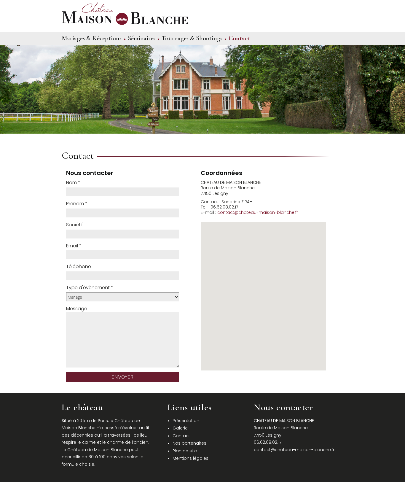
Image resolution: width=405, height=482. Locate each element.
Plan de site (185, 451)
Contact (239, 38)
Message (76, 309)
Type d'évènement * (89, 288)
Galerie (180, 428)
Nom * (73, 183)
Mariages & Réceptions (92, 38)
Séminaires (141, 38)
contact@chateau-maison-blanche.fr (257, 212)
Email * (74, 246)
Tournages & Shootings (192, 38)
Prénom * (76, 204)
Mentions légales (190, 458)
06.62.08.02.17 (267, 442)
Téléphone (78, 267)
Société (75, 225)
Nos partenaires (189, 443)
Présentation (186, 421)
